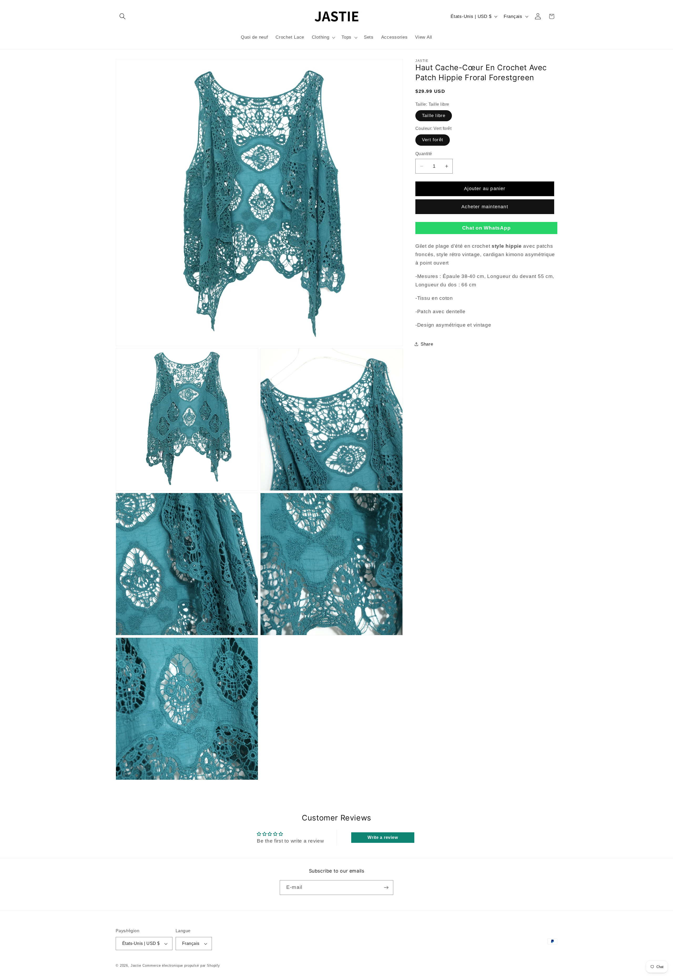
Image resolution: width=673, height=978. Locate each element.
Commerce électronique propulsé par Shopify (181, 965)
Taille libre (433, 115)
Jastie (136, 965)
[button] (123, 16)
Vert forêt (432, 139)
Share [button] (427, 344)
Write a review (383, 837)
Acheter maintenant (484, 206)
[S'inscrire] (386, 887)
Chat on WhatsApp (486, 228)
